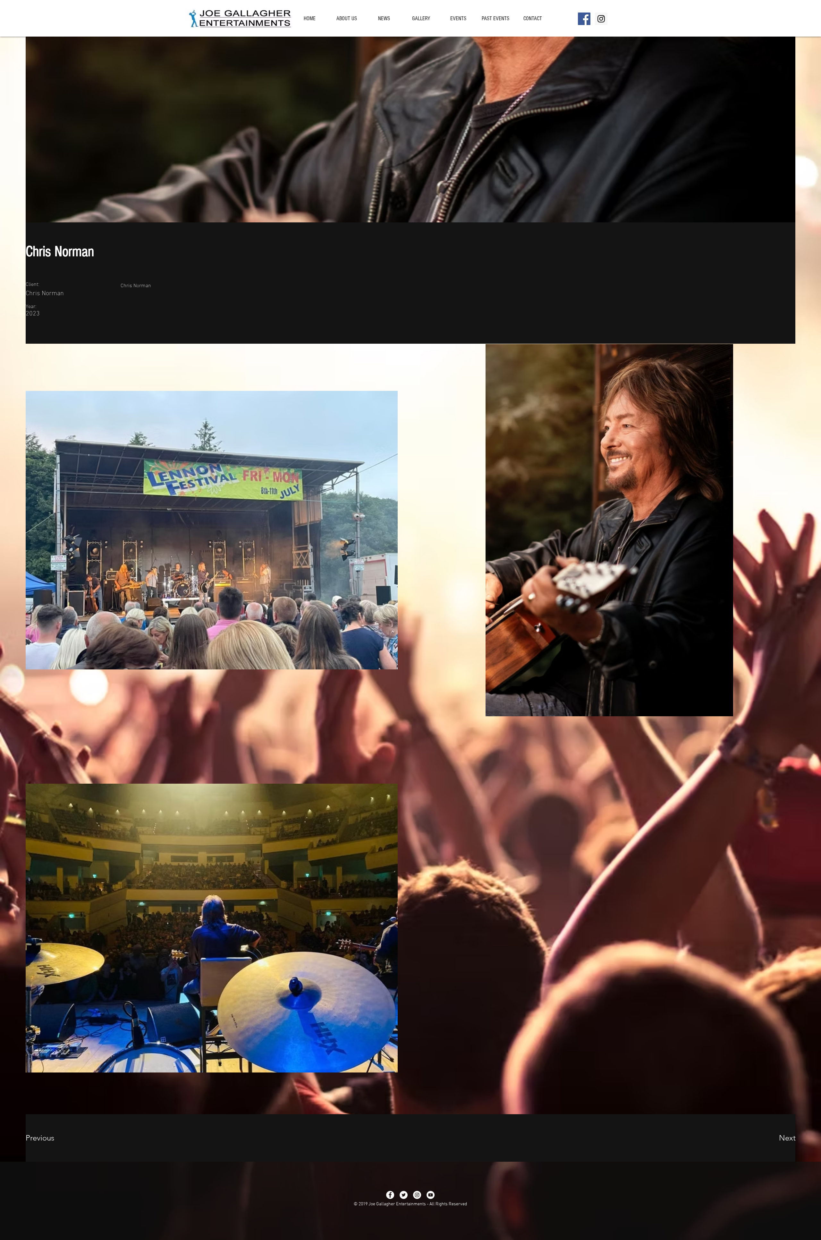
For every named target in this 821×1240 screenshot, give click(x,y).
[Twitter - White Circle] (404, 1195)
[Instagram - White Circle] (417, 1195)
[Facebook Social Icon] (584, 19)
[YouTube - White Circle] (431, 1195)
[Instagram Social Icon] (601, 19)
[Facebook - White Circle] (390, 1195)
